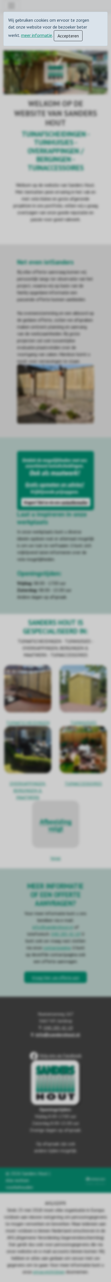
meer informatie (36, 35)
